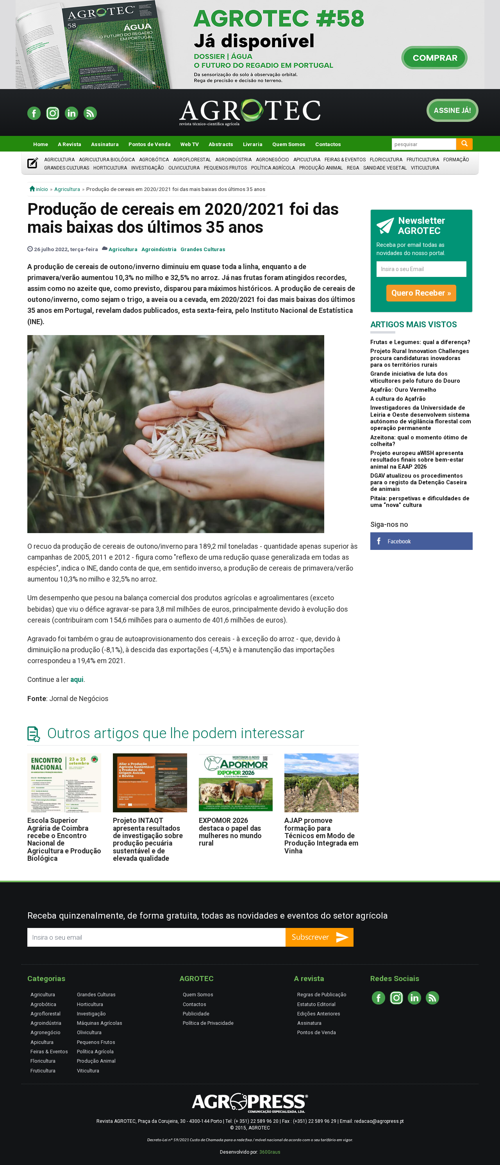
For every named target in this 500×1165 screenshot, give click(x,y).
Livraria (252, 144)
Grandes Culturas (66, 168)
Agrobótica (154, 159)
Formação (456, 159)
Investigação (147, 168)
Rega (353, 168)
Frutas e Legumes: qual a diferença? (420, 342)
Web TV (189, 144)
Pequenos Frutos (225, 168)
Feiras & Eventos (345, 159)
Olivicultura (184, 168)
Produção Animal (321, 168)
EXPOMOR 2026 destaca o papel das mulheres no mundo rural (230, 832)
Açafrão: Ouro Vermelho (403, 390)
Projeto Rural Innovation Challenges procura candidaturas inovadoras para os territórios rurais (419, 358)
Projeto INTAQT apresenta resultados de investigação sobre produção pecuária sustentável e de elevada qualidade (148, 839)
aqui (77, 679)
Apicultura (306, 159)
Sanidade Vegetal (385, 168)
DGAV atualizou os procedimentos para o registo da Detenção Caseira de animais (418, 483)
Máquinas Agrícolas (99, 1023)
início (41, 189)
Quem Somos (288, 144)
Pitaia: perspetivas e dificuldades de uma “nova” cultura (420, 501)
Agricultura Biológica (107, 159)
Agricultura (59, 159)
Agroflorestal (192, 159)
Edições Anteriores (318, 1014)
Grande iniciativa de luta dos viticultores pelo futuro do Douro (415, 377)
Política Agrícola (273, 168)
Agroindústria (233, 159)
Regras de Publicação (321, 994)
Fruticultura (423, 159)
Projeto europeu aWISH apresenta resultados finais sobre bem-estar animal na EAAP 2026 (417, 460)
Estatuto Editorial (316, 1004)
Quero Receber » (421, 293)
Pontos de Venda (150, 144)
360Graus (269, 1152)
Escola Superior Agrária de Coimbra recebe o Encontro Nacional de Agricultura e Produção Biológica (64, 839)
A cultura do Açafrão (398, 399)
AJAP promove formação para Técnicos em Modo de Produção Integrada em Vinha (321, 836)
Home (40, 144)
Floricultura (386, 159)
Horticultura (110, 168)
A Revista (69, 144)
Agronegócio (272, 159)
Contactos (328, 144)
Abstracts (221, 144)
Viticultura (425, 168)
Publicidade (196, 1014)
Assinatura (105, 144)
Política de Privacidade (208, 1023)
